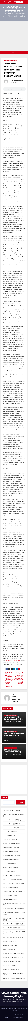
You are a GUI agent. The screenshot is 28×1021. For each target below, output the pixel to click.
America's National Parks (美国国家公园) (13, 815)
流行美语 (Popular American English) (13, 953)
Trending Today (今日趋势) (10, 899)
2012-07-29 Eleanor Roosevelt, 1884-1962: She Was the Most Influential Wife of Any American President (18, 678)
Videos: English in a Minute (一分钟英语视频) (14, 904)
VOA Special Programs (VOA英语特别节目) (14, 932)
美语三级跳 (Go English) (9, 965)
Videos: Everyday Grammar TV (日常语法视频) (14, 913)
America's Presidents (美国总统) (12, 820)
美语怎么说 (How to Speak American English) (13, 973)
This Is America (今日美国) (10, 895)
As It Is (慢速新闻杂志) (9, 836)
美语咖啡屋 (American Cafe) (11, 969)
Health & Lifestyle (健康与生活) (11, 867)
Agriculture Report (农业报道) (11, 810)
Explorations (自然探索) (9, 863)
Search (4, 797)
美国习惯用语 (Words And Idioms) (12, 961)
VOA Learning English (17, 80)
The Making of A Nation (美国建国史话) (14, 891)
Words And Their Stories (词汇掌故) (13, 937)
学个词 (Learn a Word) (9, 949)
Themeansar (14, 1010)
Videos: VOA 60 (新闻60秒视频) (12, 928)
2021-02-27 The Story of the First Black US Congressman (14, 735)
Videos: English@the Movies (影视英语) (14, 908)
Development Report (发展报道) (12, 843)
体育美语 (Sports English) (10, 941)
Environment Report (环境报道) (12, 855)
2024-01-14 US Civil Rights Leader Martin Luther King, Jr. (13, 719)
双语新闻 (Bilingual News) (10, 945)
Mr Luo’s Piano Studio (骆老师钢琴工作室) (14, 1014)
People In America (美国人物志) (11, 60)
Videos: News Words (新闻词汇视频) (13, 924)
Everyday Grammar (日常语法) (11, 859)
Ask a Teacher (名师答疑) (10, 839)
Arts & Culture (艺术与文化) (10, 832)
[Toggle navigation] (13, 52)
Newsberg (23, 1008)
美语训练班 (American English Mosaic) (14, 978)
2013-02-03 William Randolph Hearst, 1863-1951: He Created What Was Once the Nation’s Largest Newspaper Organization (9, 679)
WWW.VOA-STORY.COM (13, 660)
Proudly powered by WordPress (8, 1008)
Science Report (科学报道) (10, 887)
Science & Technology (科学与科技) (13, 879)
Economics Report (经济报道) (11, 847)
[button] (23, 52)
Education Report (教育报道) (11, 851)
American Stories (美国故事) (11, 828)
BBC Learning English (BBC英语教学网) (14, 1017)
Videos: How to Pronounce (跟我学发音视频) (13, 919)
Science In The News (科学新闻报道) (13, 883)
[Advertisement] (14, 36)
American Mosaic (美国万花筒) (11, 824)
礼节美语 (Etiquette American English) (13, 957)
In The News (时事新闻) (9, 871)
